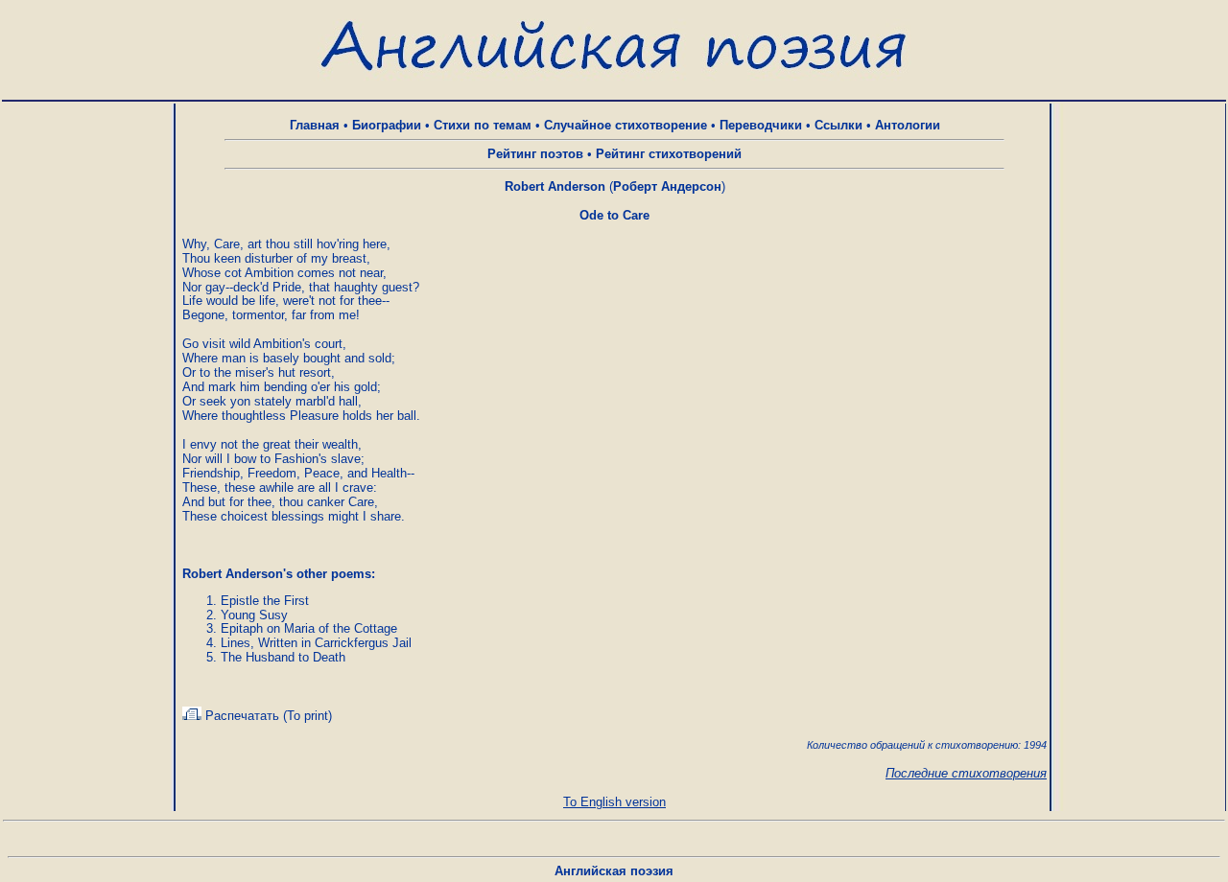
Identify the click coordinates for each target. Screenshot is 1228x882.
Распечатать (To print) (266, 715)
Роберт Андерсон (667, 186)
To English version (614, 802)
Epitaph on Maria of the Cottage (309, 628)
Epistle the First (265, 600)
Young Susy (254, 615)
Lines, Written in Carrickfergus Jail (316, 643)
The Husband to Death (283, 657)
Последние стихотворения (966, 773)
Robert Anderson (555, 186)
